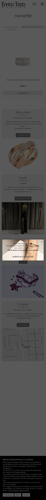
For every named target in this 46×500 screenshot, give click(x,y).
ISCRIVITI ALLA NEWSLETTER (23, 257)
